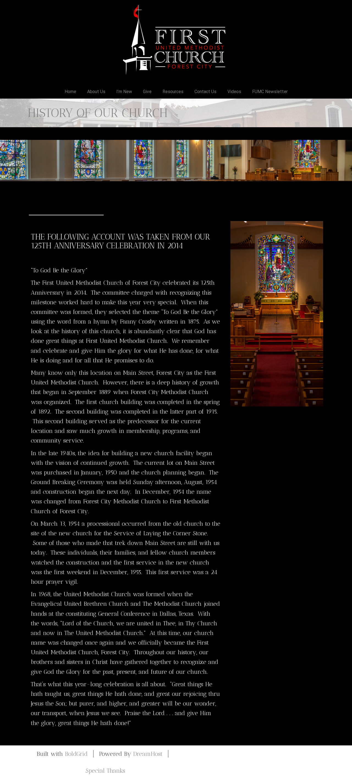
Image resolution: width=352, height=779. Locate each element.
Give (147, 91)
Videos (234, 91)
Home (70, 91)
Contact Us (205, 91)
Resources (173, 91)
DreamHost (148, 754)
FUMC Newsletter (270, 91)
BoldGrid (76, 754)
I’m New (124, 91)
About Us (96, 91)
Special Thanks (105, 770)
